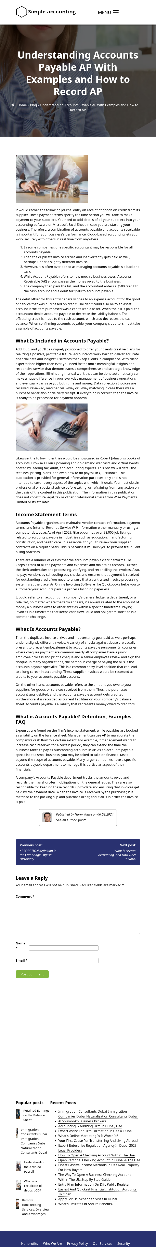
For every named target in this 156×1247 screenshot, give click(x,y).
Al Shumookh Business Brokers (82, 1121)
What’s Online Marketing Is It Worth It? (88, 1136)
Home (22, 105)
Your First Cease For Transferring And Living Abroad (98, 1140)
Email (21, 960)
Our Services (102, 1243)
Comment (25, 896)
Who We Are (52, 1243)
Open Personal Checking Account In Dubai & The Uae (99, 1160)
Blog (33, 105)
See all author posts (71, 820)
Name (20, 945)
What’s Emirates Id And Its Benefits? (85, 1204)
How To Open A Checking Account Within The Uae (96, 1155)
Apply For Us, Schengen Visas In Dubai (87, 1199)
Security (123, 1243)
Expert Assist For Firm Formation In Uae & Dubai (95, 1131)
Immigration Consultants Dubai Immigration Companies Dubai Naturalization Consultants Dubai (98, 1114)
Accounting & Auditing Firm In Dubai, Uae (90, 1126)
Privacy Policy (77, 1243)
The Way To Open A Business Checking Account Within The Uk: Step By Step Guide (94, 1177)
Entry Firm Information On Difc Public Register (94, 1184)
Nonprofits (29, 1243)
